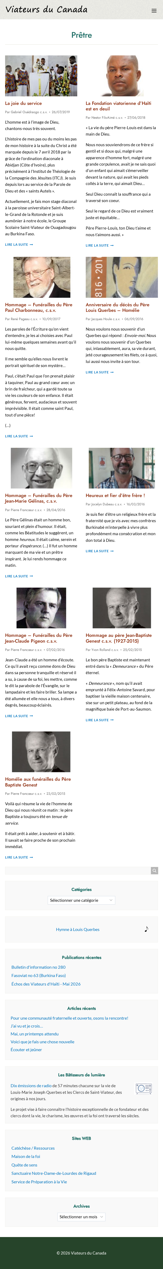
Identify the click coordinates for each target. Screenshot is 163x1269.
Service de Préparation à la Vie (39, 1181)
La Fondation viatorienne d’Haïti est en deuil (118, 106)
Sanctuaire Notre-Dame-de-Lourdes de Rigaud (53, 1173)
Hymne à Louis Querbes (78, 929)
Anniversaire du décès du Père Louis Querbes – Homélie (117, 307)
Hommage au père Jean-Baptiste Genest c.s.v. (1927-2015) (119, 638)
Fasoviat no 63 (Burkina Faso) (38, 975)
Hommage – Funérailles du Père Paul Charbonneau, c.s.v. (38, 307)
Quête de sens (24, 1164)
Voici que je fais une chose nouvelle (42, 1041)
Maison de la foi (25, 1156)
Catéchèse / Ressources (33, 1147)
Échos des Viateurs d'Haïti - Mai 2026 (46, 983)
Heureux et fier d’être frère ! (115, 495)
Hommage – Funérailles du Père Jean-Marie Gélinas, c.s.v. (38, 498)
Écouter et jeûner (26, 1049)
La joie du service (23, 103)
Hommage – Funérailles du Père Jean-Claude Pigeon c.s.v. (38, 638)
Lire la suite (19, 244)
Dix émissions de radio (31, 1085)
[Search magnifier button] (154, 870)
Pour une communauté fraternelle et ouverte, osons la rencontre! (69, 1017)
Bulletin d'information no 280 (38, 967)
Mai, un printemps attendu (35, 1033)
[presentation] (41, 75)
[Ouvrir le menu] (154, 10)
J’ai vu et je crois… (27, 1025)
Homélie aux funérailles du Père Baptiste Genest (38, 782)
